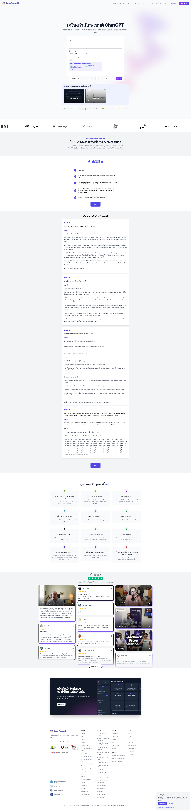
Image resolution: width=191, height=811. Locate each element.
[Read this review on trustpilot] (111, 588)
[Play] (73, 603)
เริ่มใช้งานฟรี (61, 704)
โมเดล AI (72, 51)
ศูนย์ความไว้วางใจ (117, 761)
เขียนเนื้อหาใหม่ (126, 534)
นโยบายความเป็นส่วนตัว (118, 755)
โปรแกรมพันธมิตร (132, 745)
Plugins (83, 788)
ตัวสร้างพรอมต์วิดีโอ (126, 496)
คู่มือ (129, 739)
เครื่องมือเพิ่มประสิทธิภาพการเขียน (95, 552)
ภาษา (103, 78)
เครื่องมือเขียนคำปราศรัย (103, 762)
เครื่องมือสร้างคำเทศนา (103, 778)
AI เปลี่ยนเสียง (84, 753)
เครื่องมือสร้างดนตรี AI (87, 756)
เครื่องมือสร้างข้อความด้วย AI (64, 552)
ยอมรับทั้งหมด (162, 803)
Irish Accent (100, 791)
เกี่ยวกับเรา (130, 754)
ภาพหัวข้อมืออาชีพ (86, 772)
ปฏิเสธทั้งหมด (172, 803)
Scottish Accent (101, 794)
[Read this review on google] (111, 605)
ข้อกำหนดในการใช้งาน (118, 758)
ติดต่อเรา (114, 742)
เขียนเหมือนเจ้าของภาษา (95, 534)
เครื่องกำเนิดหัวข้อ (64, 534)
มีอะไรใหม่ (130, 742)
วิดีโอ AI (83, 739)
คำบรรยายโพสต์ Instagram (95, 516)
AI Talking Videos (86, 779)
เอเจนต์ (83, 742)
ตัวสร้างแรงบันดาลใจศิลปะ (95, 496)
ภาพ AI (83, 736)
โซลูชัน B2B (84, 791)
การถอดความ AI (85, 745)
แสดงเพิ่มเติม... (94, 666)
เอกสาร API (115, 736)
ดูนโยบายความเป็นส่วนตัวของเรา (166, 807)
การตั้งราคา (159, 3)
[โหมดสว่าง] (168, 3)
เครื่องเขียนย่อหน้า (126, 516)
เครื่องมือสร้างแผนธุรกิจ (103, 770)
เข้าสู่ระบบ (174, 3)
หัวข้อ (70, 40)
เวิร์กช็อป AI (131, 751)
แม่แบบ (83, 782)
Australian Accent (101, 785)
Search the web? (73, 57)
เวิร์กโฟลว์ (84, 785)
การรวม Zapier (116, 739)
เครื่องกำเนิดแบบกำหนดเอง (64, 516)
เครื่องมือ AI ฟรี (85, 794)
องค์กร (114, 748)
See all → (108, 484)
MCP (152, 3)
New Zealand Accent (102, 788)
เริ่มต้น (95, 204)
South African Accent (102, 797)
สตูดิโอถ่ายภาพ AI (86, 769)
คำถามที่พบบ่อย (116, 745)
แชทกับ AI (84, 733)
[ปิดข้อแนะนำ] (127, 85)
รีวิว (129, 733)
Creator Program (132, 748)
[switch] (70, 60)
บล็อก (129, 736)
